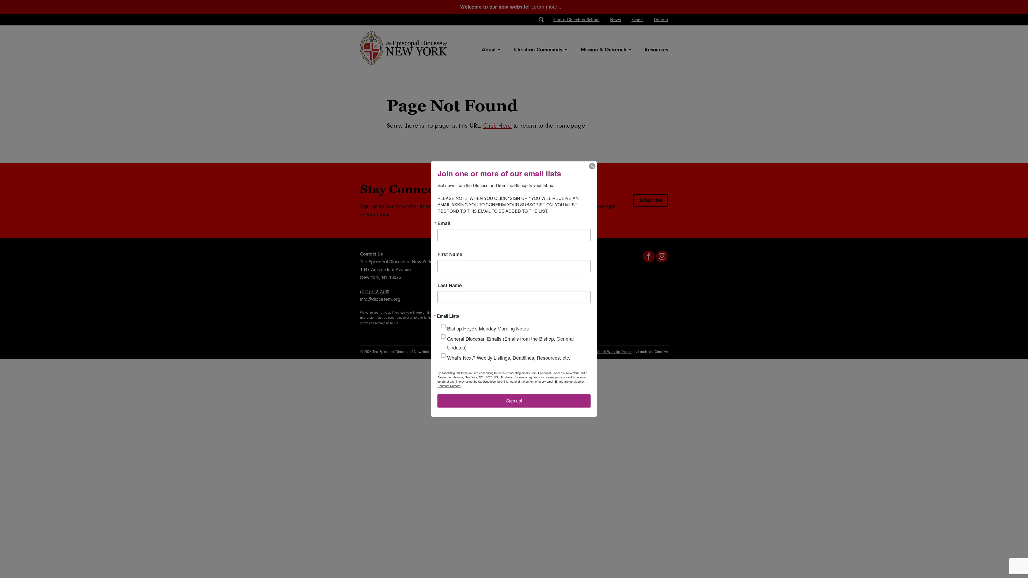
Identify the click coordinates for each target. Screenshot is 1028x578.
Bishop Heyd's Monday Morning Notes (488, 328)
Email (443, 223)
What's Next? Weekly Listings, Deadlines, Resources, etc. (508, 357)
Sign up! (514, 401)
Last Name (449, 285)
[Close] (592, 166)
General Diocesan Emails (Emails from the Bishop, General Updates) (510, 343)
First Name (449, 254)
